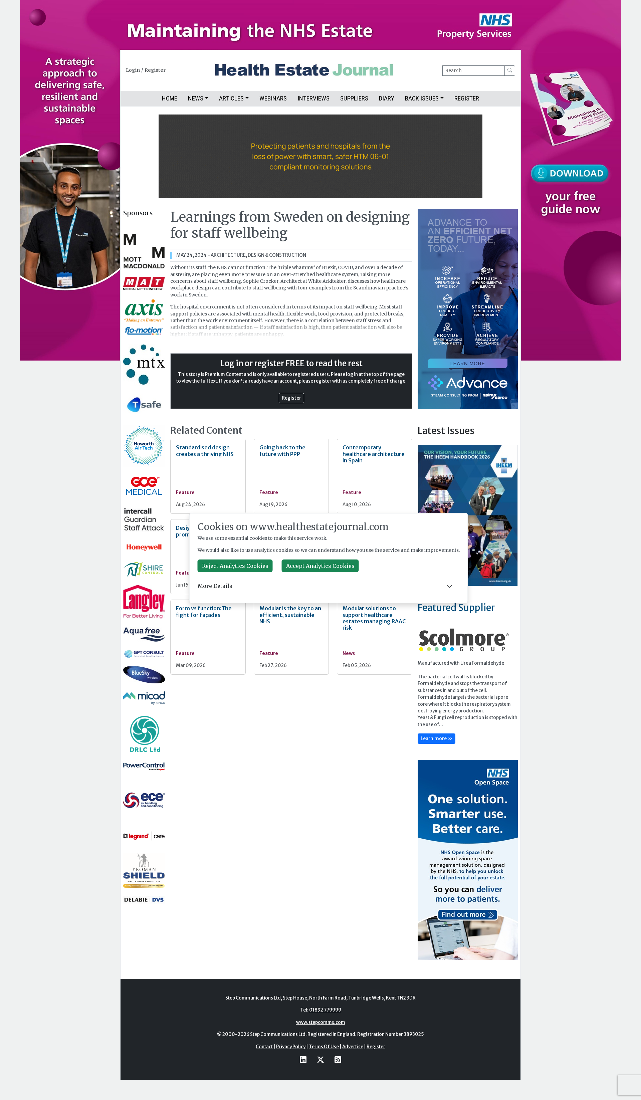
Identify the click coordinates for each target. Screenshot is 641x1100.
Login (133, 70)
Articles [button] (231, 98)
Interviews (313, 98)
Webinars (273, 98)
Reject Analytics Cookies (235, 566)
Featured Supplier (456, 608)
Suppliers (354, 98)
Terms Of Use (324, 1047)
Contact (264, 1047)
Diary (386, 98)
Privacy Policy (290, 1047)
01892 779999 (325, 1010)
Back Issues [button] (422, 98)
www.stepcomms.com (320, 1022)
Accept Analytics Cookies (320, 566)
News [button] (195, 98)
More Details (215, 586)
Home (169, 98)
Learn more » (436, 738)
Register (155, 70)
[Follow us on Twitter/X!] (320, 1059)
